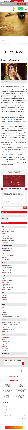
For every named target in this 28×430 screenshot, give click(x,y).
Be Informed (20, 386)
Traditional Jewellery (8, 255)
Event (4, 312)
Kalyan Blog (7, 38)
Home (3, 38)
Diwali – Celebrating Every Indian (12, 188)
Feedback (9, 3)
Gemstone (6, 257)
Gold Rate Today (20, 390)
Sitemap (7, 397)
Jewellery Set (6, 237)
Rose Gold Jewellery (8, 240)
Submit (23, 418)
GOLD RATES (7, 5)
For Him (5, 299)
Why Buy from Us (20, 395)
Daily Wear (6, 337)
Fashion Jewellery (7, 253)
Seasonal (5, 348)
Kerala (7, 154)
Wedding (5, 339)
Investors (7, 391)
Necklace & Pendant (8, 231)
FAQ (20, 384)
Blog (7, 395)
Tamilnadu (10, 119)
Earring (5, 235)
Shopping (5, 350)
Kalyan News (7, 385)
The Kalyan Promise (7, 390)
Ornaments (6, 259)
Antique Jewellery (6, 216)
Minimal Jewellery (8, 270)
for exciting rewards (17, 1)
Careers (20, 385)
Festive (5, 346)
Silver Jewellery (7, 252)
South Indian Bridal (8, 280)
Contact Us (7, 386)
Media (7, 389)
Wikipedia (20, 397)
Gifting (5, 343)
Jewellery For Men (7, 238)
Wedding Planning (8, 287)
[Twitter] (20, 4)
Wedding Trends (7, 289)
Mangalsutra (6, 284)
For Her (5, 297)
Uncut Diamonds (7, 267)
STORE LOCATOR (4, 3)
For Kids (5, 295)
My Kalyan (3, 5)
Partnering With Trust (20, 389)
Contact (12, 3)
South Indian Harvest (8, 326)
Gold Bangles (14, 216)
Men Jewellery (7, 272)
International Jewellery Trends (11, 316)
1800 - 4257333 (15, 374)
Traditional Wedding (8, 286)
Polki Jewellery (5, 218)
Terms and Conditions (20, 396)
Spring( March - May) (8, 329)
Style (4, 344)
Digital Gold (12, 5)
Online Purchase (20, 391)
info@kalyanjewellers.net (14, 376)
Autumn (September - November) (11, 322)
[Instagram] (25, 4)
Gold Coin (5, 242)
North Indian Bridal (8, 282)
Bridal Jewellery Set (8, 278)
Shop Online (25, 9)
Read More (14, 181)
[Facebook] (18, 4)
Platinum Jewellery (8, 250)
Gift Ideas (5, 301)
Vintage (5, 314)
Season (5, 311)
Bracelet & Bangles (8, 229)
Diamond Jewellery (8, 265)
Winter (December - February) (10, 324)
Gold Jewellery (21, 216)
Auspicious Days (7, 331)
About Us (7, 384)
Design (5, 307)
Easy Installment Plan (20, 387)
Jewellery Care (7, 341)
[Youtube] (23, 4)
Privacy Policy (7, 396)
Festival (12, 38)
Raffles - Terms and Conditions (20, 393)
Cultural (5, 309)
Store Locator (7, 387)
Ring (4, 233)
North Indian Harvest (8, 328)
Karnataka (11, 121)
